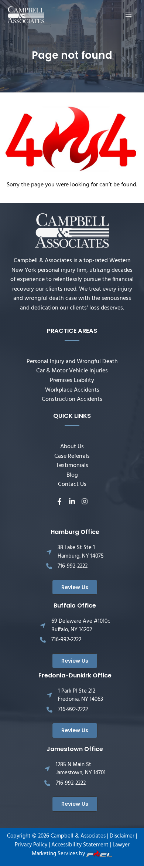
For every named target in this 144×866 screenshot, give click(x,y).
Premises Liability (72, 380)
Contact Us (72, 484)
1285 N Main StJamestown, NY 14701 (81, 769)
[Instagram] (84, 501)
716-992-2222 (73, 566)
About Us (72, 446)
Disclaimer (122, 836)
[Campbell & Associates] (25, 15)
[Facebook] (59, 501)
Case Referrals (72, 456)
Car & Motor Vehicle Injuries (72, 370)
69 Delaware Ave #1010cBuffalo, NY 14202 (80, 625)
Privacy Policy (31, 845)
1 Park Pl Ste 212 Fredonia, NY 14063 (80, 695)
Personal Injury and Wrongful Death (72, 361)
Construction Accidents (72, 399)
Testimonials (72, 465)
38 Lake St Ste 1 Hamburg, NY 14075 (81, 552)
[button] (74, 587)
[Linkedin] (72, 501)
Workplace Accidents (72, 390)
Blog (72, 475)
